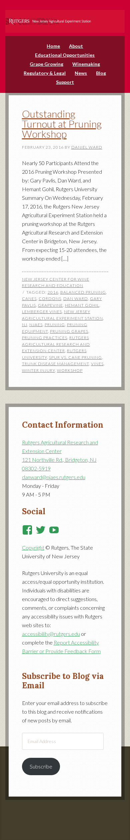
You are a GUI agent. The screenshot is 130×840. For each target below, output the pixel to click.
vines (97, 363)
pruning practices (44, 337)
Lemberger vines (42, 311)
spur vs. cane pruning (75, 357)
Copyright (33, 547)
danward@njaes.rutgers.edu (53, 477)
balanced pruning (83, 292)
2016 (53, 292)
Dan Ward (75, 298)
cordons (50, 298)
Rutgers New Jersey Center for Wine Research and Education (65, 17)
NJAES (36, 324)
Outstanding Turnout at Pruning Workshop (62, 124)
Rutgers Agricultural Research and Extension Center (56, 344)
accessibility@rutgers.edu (51, 634)
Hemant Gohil (82, 305)
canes (29, 298)
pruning (55, 324)
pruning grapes (69, 331)
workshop (70, 370)
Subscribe (41, 766)
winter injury (38, 370)
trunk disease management (55, 363)
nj (24, 324)
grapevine (50, 305)
